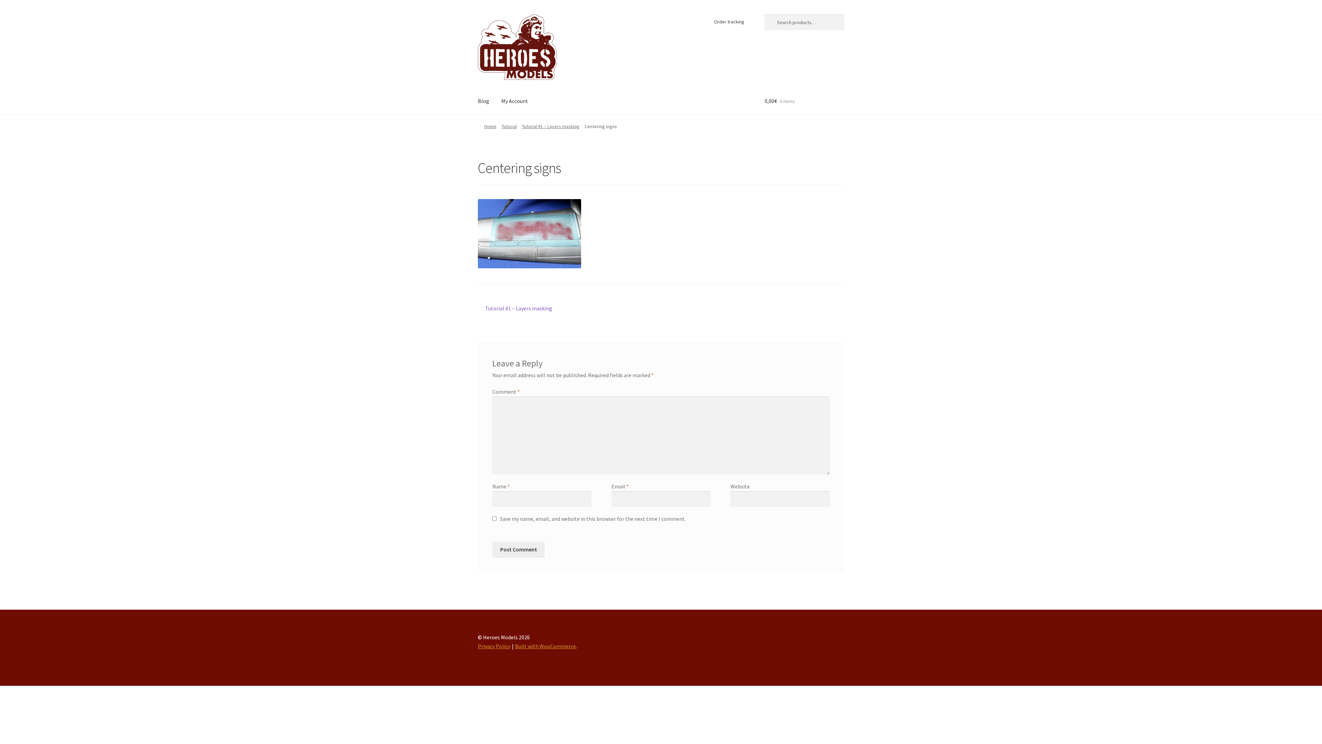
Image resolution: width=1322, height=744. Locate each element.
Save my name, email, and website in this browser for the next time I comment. (593, 518)
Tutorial (509, 126)
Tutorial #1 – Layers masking (550, 126)
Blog (483, 100)
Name (501, 486)
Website (740, 486)
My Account (514, 100)
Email (620, 486)
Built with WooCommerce (545, 646)
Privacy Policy (494, 646)
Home (490, 126)
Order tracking (729, 22)
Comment (506, 391)
